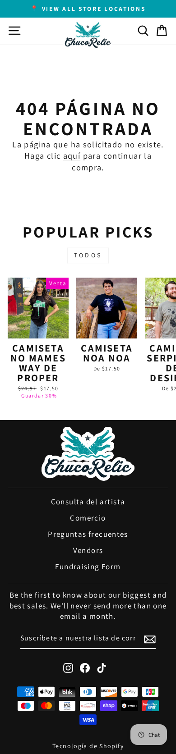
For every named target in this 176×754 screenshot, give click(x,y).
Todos (88, 255)
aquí (72, 155)
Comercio (88, 518)
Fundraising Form (87, 566)
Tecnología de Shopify (88, 746)
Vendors (88, 550)
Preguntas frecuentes (88, 534)
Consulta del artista (88, 502)
